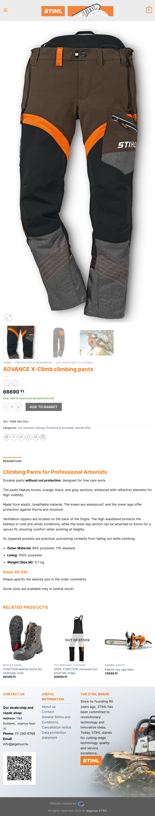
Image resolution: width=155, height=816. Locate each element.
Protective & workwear (33, 362)
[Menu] (5, 10)
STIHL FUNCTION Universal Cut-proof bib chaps (76, 671)
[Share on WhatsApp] (6, 437)
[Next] (144, 175)
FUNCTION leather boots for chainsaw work (22, 671)
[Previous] (11, 175)
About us (49, 707)
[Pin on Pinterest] (35, 437)
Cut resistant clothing (74, 362)
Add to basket (44, 407)
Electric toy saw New (119, 669)
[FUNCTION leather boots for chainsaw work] (26, 638)
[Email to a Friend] (28, 437)
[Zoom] (8, 318)
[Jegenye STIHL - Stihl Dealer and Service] (77, 10)
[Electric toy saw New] (128, 638)
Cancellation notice (56, 727)
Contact (48, 712)
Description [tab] (12, 461)
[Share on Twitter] (21, 437)
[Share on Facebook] (14, 437)
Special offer (83, 427)
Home (7, 362)
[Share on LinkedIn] (43, 437)
